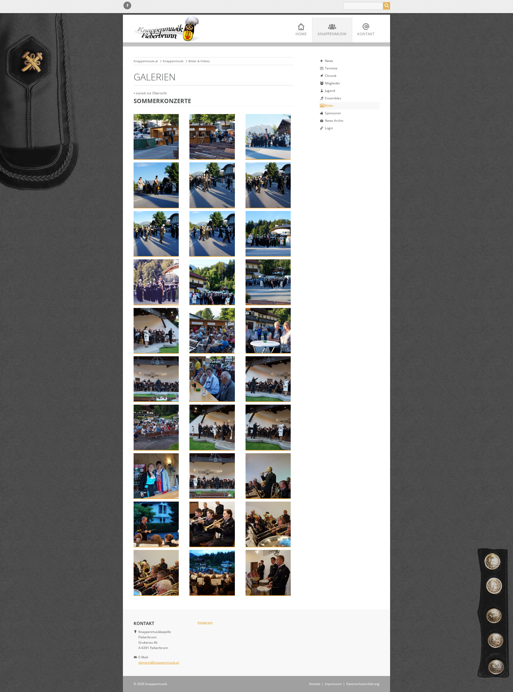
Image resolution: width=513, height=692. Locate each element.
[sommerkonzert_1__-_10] (156, 281)
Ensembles (333, 98)
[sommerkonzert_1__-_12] (268, 281)
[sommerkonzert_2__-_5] (268, 475)
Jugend (330, 90)
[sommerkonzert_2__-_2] (268, 427)
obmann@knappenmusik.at (158, 662)
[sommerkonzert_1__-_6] (268, 185)
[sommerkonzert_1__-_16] (156, 378)
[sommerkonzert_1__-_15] (268, 330)
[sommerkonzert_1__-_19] (156, 427)
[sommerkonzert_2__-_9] (156, 572)
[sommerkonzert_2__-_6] (156, 524)
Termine (331, 68)
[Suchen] (386, 6)
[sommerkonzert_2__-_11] (268, 572)
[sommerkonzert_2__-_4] (212, 475)
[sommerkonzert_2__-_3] (156, 475)
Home (301, 33)
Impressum (333, 684)
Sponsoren (333, 113)
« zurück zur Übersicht (150, 93)
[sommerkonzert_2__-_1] (212, 427)
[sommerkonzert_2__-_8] (268, 524)
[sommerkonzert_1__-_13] (156, 330)
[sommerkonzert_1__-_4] (156, 185)
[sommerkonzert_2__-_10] (212, 572)
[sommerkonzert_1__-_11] (212, 281)
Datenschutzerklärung (362, 684)
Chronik (330, 75)
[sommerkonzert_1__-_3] (268, 136)
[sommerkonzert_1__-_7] (156, 233)
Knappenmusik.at (146, 61)
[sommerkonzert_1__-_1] (156, 136)
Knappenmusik (332, 33)
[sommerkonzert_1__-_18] (268, 378)
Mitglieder (332, 83)
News (329, 60)
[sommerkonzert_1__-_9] (268, 233)
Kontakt (366, 33)
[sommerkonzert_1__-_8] (212, 233)
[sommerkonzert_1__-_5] (212, 185)
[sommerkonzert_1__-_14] (212, 330)
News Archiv (334, 120)
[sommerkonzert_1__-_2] (212, 136)
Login (329, 128)
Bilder (329, 105)
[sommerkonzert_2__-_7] (212, 524)
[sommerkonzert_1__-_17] (212, 378)
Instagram (205, 622)
